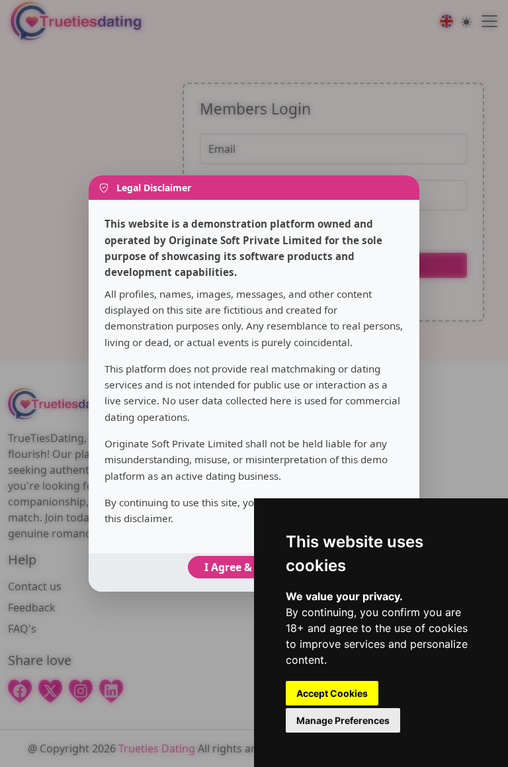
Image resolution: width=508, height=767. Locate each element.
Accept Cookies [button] (332, 693)
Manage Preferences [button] (343, 720)
